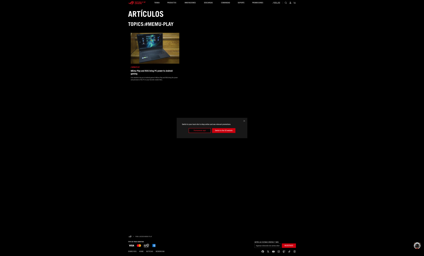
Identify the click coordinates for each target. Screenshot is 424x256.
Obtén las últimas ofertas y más (267, 242)
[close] (244, 121)
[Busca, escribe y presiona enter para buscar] (285, 2)
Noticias (149, 251)
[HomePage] (130, 237)
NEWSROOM (160, 251)
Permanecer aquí (200, 130)
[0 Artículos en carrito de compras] (294, 3)
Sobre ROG (132, 251)
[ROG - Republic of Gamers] (137, 2)
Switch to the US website (224, 130)
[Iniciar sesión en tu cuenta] (290, 3)
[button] (289, 245)
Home (141, 251)
